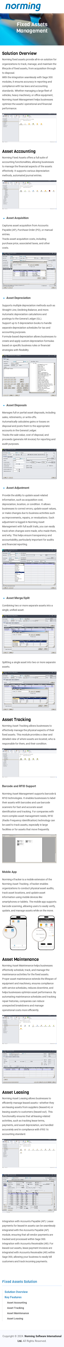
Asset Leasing (15, 1318)
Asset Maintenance (18, 1313)
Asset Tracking (15, 1308)
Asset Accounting (17, 1302)
